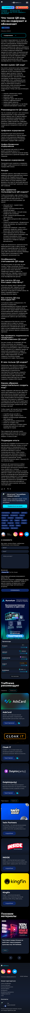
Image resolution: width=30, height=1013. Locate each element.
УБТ (11, 520)
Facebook (24, 520)
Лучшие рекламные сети (7, 986)
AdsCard (7, 712)
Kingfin (6, 892)
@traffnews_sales (12, 1010)
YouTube (12, 525)
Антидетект (4, 659)
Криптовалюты (5, 512)
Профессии (5, 520)
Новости (22, 515)
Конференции (19, 517)
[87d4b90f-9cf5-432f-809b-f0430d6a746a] (15, 618)
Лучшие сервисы (5, 988)
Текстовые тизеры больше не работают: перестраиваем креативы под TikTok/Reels (12, 942)
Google (3, 523)
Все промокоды (15, 676)
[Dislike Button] (8, 489)
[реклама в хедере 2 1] (22, 7)
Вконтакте (4, 525)
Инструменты (14, 515)
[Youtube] (21, 534)
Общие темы (5, 528)
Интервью (10, 517)
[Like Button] (2, 489)
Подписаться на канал (15, 506)
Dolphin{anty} (10, 782)
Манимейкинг (15, 512)
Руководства (5, 515)
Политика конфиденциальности (8, 976)
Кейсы (3, 517)
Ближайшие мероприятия (7, 992)
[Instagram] (15, 534)
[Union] (17, 2)
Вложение (4, 570)
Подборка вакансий (5, 993)
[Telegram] (26, 534)
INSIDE (6, 857)
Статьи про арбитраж (6, 983)
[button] (27, 2)
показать (14, 35)
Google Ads (10, 523)
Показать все (13, 690)
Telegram (17, 520)
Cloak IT (7, 747)
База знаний (14, 528)
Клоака (3, 665)
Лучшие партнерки (5, 985)
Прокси (4, 647)
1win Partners (10, 822)
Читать (5, 950)
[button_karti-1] (8, 7)
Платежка (4, 653)
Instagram (24, 523)
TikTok (17, 523)
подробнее (9, 833)
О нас (2, 995)
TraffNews (9, 534)
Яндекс (18, 525)
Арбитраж (24, 512)
